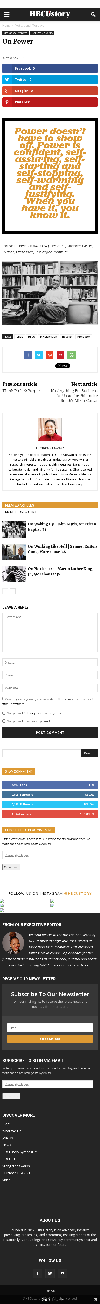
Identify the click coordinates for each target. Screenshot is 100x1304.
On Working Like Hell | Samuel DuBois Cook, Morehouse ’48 (62, 549)
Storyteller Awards (16, 1166)
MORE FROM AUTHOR (21, 512)
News (6, 1145)
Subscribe (87, 814)
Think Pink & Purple (21, 390)
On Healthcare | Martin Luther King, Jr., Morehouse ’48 (60, 571)
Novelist (67, 336)
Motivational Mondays (15, 32)
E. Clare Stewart (50, 448)
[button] (93, 14)
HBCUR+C (10, 1159)
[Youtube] (62, 1273)
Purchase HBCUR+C (17, 1173)
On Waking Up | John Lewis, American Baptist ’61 (62, 526)
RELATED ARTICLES (19, 505)
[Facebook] (37, 1273)
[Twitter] (50, 1273)
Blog (5, 1124)
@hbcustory (78, 893)
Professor (83, 336)
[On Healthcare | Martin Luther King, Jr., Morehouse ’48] (14, 574)
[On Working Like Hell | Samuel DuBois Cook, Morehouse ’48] (14, 552)
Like (91, 784)
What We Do (12, 1131)
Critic (20, 336)
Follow (88, 794)
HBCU (31, 336)
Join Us (7, 1138)
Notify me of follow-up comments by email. (35, 713)
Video (6, 1180)
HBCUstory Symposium (20, 1152)
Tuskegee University (42, 32)
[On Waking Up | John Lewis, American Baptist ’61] (14, 529)
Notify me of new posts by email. (28, 721)
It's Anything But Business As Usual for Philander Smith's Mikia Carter (74, 395)
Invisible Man (48, 336)
